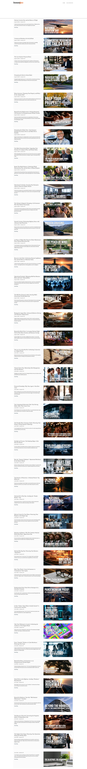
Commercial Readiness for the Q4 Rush (24, 38)
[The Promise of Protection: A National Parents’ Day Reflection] (58, 484)
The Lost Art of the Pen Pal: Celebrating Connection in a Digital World (27, 350)
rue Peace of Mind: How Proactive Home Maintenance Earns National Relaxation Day (27, 240)
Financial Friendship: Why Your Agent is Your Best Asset (26, 386)
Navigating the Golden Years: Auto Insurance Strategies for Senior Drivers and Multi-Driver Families (25, 131)
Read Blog (16, 27)
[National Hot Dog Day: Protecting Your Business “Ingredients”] (58, 557)
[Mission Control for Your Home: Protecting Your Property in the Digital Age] (58, 521)
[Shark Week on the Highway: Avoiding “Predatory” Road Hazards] (58, 685)
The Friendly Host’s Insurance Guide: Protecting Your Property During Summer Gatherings (27, 423)
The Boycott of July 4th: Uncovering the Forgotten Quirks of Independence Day (26, 716)
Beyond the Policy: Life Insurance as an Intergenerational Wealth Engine (24, 661)
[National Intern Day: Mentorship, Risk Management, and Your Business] (58, 374)
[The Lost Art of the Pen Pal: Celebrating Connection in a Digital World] (58, 356)
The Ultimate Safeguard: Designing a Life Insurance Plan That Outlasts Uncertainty (27, 203)
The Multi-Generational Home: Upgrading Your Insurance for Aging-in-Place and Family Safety (26, 149)
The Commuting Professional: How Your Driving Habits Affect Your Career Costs (26, 405)
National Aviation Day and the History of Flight (26, 20)
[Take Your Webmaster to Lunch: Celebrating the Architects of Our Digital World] (58, 630)
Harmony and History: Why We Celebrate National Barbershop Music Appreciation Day (26, 533)
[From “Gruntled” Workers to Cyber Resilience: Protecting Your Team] (58, 649)
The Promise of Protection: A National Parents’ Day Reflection (27, 478)
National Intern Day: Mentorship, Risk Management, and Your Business (27, 368)
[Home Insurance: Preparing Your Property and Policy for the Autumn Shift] (58, 100)
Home (64, 2)
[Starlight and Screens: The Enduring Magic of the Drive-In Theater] (58, 447)
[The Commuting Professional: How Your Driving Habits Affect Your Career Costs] (58, 411)
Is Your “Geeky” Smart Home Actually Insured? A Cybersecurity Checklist (26, 606)
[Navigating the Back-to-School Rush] (58, 81)
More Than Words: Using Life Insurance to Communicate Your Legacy (24, 569)
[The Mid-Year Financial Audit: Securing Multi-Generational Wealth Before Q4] (58, 301)
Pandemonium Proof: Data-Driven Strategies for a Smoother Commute (26, 588)
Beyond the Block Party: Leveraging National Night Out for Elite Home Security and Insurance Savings (27, 332)
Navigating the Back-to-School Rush (23, 75)
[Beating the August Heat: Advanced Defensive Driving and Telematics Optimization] (58, 319)
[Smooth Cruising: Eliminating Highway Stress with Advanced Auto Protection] (58, 228)
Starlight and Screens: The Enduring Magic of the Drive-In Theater (26, 441)
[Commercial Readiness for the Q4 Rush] (58, 45)
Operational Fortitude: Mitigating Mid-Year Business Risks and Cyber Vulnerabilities (27, 277)
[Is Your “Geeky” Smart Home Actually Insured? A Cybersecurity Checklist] (58, 612)
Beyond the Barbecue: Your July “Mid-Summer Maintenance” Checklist (25, 698)
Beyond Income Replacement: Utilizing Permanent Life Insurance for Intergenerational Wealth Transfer (27, 112)
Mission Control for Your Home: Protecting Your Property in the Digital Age (26, 515)
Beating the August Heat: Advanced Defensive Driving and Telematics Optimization (27, 313)
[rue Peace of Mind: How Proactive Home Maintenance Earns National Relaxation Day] (58, 246)
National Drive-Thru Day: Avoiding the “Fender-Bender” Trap (26, 496)
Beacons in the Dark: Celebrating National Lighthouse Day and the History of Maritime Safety (27, 258)
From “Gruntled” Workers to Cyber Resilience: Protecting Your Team (25, 643)
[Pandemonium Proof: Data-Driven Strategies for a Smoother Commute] (58, 594)
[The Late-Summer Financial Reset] (58, 63)
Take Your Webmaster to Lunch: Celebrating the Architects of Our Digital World (26, 624)
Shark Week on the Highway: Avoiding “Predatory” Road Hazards (26, 679)
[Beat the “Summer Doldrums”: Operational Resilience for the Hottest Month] (58, 466)
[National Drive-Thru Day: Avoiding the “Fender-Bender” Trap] (58, 502)
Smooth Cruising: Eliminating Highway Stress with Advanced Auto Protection (26, 222)
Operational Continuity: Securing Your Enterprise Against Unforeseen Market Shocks (26, 185)
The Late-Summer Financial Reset (22, 57)
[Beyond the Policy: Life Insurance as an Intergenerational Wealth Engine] (58, 667)
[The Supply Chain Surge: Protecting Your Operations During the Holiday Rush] (58, 740)
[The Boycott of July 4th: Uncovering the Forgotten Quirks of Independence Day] (58, 722)
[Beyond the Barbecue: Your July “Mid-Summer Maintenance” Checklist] (58, 704)
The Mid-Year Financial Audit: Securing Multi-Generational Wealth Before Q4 (25, 295)
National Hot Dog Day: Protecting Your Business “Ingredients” (26, 551)
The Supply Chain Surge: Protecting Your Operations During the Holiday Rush (27, 734)
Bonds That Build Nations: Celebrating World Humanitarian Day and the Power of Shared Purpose (27, 167)
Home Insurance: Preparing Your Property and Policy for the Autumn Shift (27, 94)
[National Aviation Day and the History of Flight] (58, 26)
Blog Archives (70, 2)
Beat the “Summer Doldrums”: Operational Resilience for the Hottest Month (27, 460)
